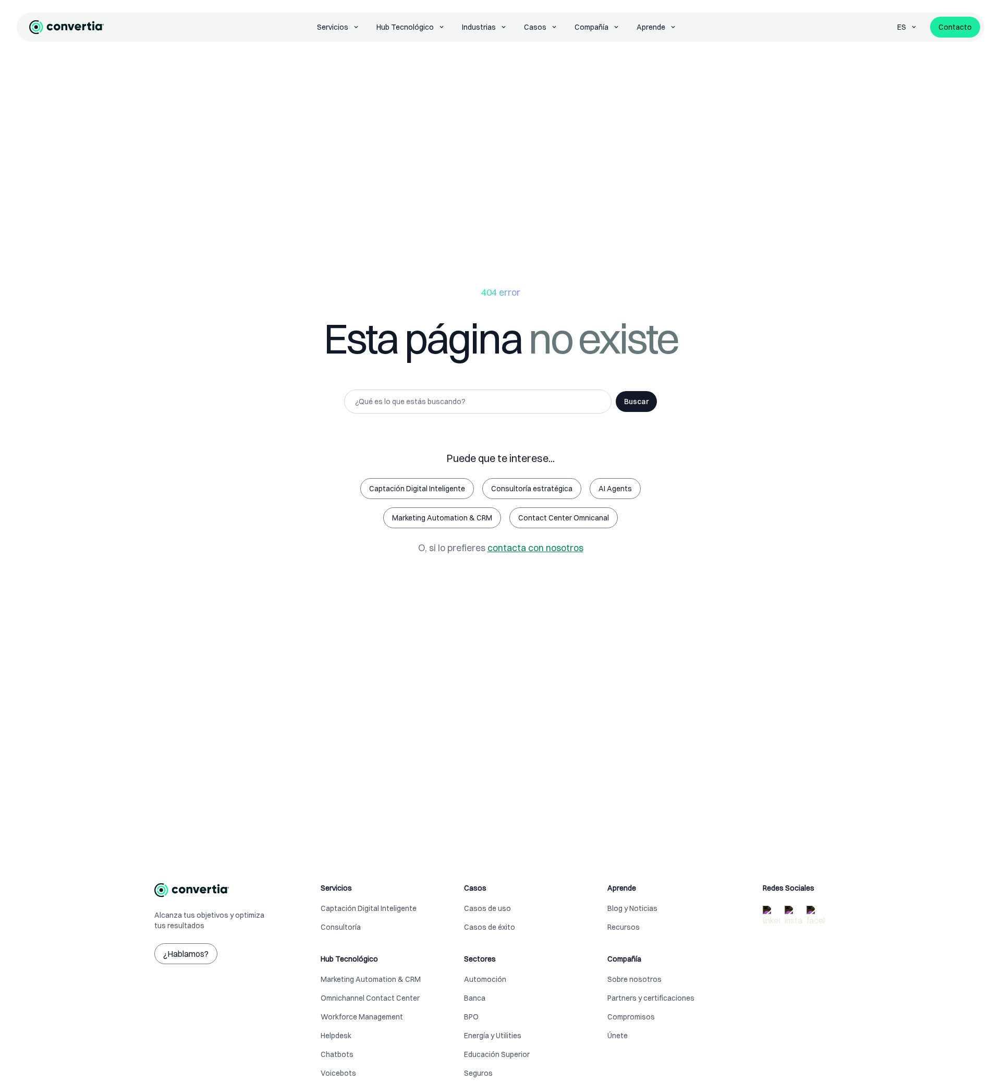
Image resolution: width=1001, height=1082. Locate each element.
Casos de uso (487, 908)
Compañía (591, 27)
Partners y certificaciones (650, 998)
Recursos (623, 927)
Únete (617, 1035)
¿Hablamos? (186, 954)
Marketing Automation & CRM (442, 517)
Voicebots (338, 1073)
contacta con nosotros (535, 548)
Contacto (955, 27)
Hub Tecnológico (405, 27)
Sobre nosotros (634, 979)
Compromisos (631, 1017)
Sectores (480, 959)
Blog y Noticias (632, 908)
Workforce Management (362, 1017)
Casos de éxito (489, 927)
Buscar (636, 401)
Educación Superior (497, 1054)
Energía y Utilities (492, 1035)
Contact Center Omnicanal (563, 517)
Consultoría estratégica (531, 488)
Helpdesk (336, 1035)
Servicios (332, 27)
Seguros (478, 1073)
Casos (535, 27)
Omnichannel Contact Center (370, 998)
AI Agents (615, 488)
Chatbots (337, 1054)
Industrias (479, 27)
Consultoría (341, 927)
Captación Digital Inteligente (417, 488)
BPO (471, 1017)
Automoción (485, 979)
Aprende (651, 27)
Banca (474, 998)
